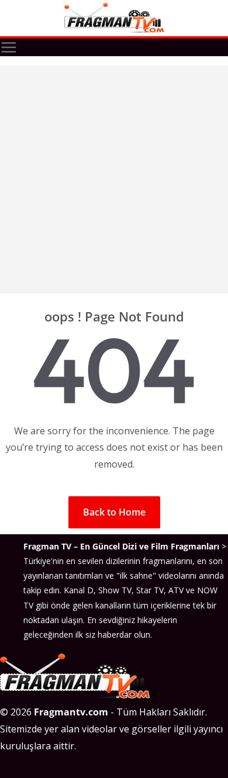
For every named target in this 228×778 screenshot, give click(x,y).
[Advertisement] (114, 179)
